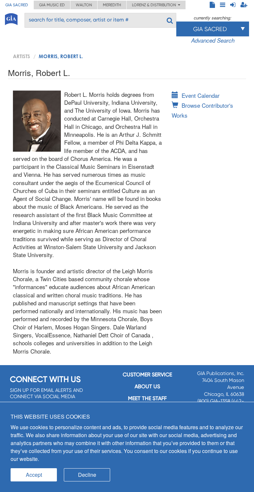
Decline (87, 474)
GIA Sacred (16, 5)
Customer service (147, 374)
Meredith (112, 5)
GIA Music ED (52, 5)
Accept (34, 474)
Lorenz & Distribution (155, 5)
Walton (84, 5)
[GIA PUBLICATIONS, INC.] (11, 18)
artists (21, 56)
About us (147, 386)
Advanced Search (212, 40)
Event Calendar (201, 95)
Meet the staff (147, 398)
